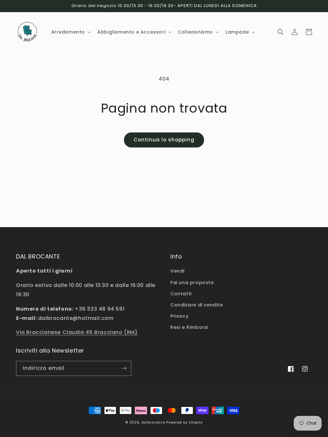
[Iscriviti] (124, 368)
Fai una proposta (192, 282)
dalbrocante (153, 422)
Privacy (179, 316)
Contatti (181, 293)
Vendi (177, 271)
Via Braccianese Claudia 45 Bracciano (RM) (77, 332)
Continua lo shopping (164, 139)
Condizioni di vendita (196, 305)
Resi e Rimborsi (189, 327)
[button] (70, 32)
